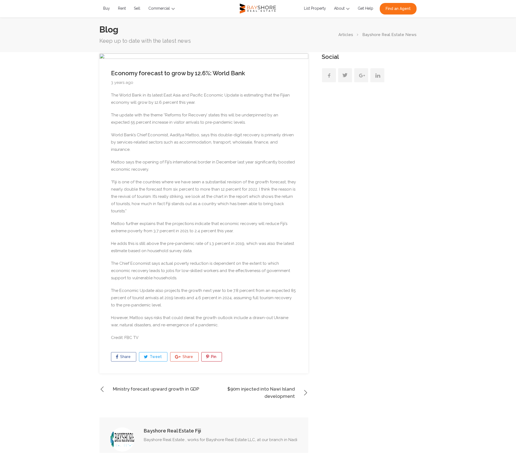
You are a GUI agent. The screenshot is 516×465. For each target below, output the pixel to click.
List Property (315, 8)
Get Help (365, 8)
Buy (106, 8)
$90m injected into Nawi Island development (261, 392)
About (339, 8)
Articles (345, 34)
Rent (122, 8)
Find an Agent (398, 8)
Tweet (155, 357)
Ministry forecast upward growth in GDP (156, 389)
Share (125, 357)
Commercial (159, 8)
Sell (137, 8)
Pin (213, 357)
